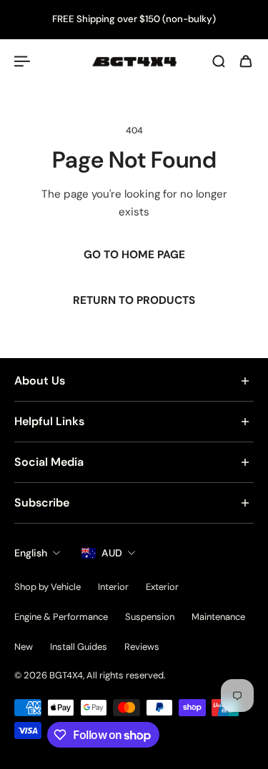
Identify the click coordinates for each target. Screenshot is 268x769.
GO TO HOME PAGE (134, 255)
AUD (111, 552)
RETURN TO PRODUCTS (134, 301)
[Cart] (245, 61)
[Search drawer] (218, 61)
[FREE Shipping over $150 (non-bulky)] (134, 19)
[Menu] (23, 61)
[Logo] (134, 61)
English (30, 552)
